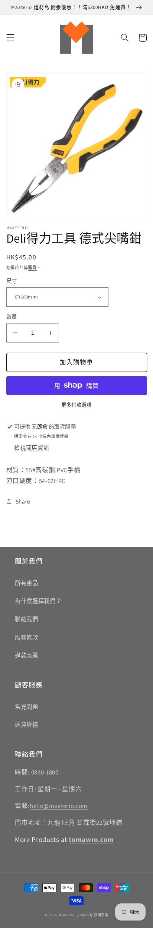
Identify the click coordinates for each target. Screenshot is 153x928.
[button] (10, 38)
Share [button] (23, 501)
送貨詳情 (26, 724)
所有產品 (26, 583)
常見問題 (26, 706)
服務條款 (26, 637)
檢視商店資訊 (31, 447)
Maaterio (66, 915)
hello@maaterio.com (59, 806)
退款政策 (26, 655)
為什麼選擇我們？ (38, 601)
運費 (32, 267)
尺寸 (11, 280)
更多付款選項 (76, 405)
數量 (11, 316)
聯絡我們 (26, 619)
